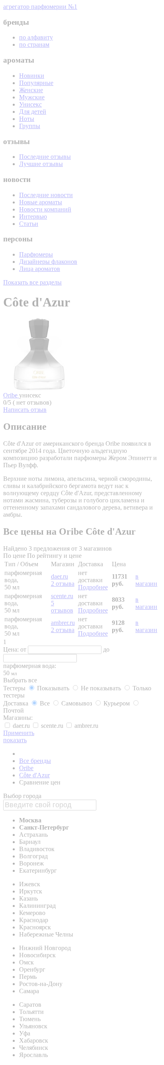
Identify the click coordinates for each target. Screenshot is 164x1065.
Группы (29, 126)
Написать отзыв (25, 409)
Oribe (11, 395)
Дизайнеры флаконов (48, 261)
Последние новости (46, 195)
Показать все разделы (32, 282)
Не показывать (101, 688)
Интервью (33, 216)
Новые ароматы (40, 202)
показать (15, 740)
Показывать (53, 688)
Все (44, 703)
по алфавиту (36, 37)
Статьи (28, 223)
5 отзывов (62, 607)
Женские (31, 90)
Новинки (31, 75)
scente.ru (62, 596)
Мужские (32, 97)
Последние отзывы (45, 156)
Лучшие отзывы (41, 163)
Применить (18, 732)
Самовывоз (77, 703)
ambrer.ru (63, 622)
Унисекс (30, 104)
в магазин (146, 580)
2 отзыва (62, 583)
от (24, 649)
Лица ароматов (39, 268)
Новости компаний (45, 209)
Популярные (36, 82)
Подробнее (93, 587)
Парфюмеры (36, 254)
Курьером (116, 703)
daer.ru (59, 576)
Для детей (32, 111)
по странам (34, 44)
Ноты (26, 118)
